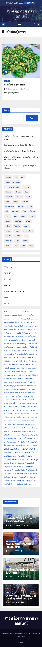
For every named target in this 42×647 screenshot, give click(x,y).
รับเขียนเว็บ (28, 312)
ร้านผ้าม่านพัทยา (22, 382)
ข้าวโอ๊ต (29, 206)
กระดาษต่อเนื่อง (16, 417)
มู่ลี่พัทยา (17, 386)
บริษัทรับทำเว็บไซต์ (16, 315)
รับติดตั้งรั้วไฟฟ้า (21, 445)
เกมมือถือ (8, 236)
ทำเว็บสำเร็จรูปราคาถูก (17, 463)
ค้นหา (6, 110)
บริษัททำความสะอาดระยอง (16, 410)
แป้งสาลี (7, 245)
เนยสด (17, 241)
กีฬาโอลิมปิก (9, 197)
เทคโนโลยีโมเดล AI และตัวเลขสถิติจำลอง (19, 520)
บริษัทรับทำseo (23, 333)
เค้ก (26, 236)
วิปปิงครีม (17, 226)
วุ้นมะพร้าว (17, 470)
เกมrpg (17, 231)
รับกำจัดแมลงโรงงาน (27, 365)
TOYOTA (26, 187)
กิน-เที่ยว (7, 81)
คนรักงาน (25, 89)
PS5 (16, 177)
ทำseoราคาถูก (13, 333)
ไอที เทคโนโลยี (28, 347)
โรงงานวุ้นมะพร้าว (15, 400)
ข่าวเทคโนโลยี (9, 206)
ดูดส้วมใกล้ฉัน (24, 350)
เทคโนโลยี (8, 241)
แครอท (25, 241)
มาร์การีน (32, 216)
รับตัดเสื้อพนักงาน (22, 361)
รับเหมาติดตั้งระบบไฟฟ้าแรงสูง (21, 484)
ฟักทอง (23, 216)
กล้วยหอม (18, 192)
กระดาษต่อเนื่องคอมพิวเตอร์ (13, 424)
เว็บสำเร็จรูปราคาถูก (28, 322)
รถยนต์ (7, 285)
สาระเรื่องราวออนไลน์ (22, 372)
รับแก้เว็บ (33, 343)
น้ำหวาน (32, 211)
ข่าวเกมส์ (25, 202)
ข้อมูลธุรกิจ (17, 343)
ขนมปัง (28, 197)
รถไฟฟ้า (28, 221)
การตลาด (8, 267)
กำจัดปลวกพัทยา (20, 368)
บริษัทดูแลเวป (25, 343)
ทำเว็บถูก (24, 319)
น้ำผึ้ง (24, 211)
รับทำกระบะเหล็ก (27, 396)
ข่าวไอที (20, 206)
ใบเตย (23, 245)
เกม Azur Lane (28, 231)
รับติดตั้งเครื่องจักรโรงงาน (27, 477)
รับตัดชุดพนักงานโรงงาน (11, 357)
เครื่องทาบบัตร (20, 329)
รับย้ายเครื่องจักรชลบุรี (11, 477)
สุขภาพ (26, 226)
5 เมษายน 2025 (13, 551)
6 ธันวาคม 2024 (14, 602)
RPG (22, 177)
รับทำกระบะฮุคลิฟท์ (13, 393)
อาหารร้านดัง (20, 375)
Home (21, 642)
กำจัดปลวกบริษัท (9, 372)
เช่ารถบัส (22, 449)
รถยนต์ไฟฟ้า (18, 221)
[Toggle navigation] (19, 24)
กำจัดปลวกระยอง (31, 368)
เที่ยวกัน (28, 470)
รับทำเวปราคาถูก (15, 319)
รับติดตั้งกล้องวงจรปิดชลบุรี (28, 428)
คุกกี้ (6, 211)
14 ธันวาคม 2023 (12, 89)
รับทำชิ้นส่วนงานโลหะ (15, 396)
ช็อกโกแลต (15, 211)
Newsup (35, 633)
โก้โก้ (15, 245)
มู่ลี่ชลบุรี (11, 386)
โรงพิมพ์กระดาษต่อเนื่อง (29, 417)
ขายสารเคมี (31, 340)
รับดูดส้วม (17, 350)
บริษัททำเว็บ (12, 329)
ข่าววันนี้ (15, 202)
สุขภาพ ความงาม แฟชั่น (14, 291)
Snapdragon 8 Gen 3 (12, 182)
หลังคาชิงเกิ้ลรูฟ (29, 336)
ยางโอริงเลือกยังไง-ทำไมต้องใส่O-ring (19, 151)
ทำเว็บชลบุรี (16, 326)
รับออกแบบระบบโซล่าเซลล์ (26, 431)
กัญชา (26, 192)
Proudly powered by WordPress (13, 633)
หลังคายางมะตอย (17, 336)
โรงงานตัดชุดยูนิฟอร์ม (27, 357)
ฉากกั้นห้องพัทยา (25, 386)
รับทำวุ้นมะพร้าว (27, 400)
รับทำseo (31, 333)
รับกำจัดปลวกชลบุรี (15, 365)
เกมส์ (6, 297)
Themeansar (20, 636)
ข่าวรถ (7, 202)
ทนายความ (14, 466)
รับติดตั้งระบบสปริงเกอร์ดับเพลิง (18, 456)
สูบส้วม (32, 350)
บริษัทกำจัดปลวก (9, 368)
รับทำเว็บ (25, 315)
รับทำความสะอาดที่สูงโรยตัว (21, 414)
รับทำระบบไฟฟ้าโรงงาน (22, 459)
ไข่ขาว (31, 245)
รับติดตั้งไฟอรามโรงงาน (29, 474)
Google (8, 177)
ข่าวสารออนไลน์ (17, 347)
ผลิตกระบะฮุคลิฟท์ (19, 389)
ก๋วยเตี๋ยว (19, 197)
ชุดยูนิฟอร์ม (10, 354)
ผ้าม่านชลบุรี (29, 375)
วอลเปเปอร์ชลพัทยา (10, 382)
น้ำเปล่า (7, 216)
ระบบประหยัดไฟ (32, 445)
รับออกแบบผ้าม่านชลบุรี (15, 379)
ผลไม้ (15, 216)
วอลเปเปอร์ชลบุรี (29, 379)
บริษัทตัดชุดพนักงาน (10, 361)
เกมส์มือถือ (18, 236)
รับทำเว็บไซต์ (8, 312)
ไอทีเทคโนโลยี (30, 449)
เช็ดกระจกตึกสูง (18, 407)
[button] (35, 24)
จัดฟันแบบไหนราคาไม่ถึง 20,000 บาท (19, 145)
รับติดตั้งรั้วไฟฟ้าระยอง (27, 442)
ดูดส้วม (11, 350)
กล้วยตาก (8, 192)
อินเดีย (23, 470)
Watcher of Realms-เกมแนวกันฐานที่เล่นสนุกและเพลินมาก (21, 598)
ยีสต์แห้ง (7, 221)
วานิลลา (7, 226)
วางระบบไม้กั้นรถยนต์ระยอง (26, 438)
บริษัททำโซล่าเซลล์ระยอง (12, 435)
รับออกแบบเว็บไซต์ (19, 312)
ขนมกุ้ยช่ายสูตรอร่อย (14, 84)
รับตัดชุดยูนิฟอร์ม (20, 354)
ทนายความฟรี (23, 466)
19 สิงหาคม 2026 (14, 525)
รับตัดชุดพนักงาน (31, 354)
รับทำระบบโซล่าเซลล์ (11, 431)
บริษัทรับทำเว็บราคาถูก (14, 322)
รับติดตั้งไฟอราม (18, 452)
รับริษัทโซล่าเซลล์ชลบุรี (28, 435)
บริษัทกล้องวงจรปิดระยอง (12, 428)
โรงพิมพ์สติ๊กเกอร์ (21, 340)
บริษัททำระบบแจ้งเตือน (11, 449)
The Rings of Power (12, 187)
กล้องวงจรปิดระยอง (28, 424)
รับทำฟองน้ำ (24, 326)
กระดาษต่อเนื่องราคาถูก (11, 421)
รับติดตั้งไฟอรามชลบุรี (15, 474)
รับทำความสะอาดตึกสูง (24, 403)
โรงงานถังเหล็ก (25, 393)
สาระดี (26, 525)
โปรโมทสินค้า (8, 343)
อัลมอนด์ (8, 231)
